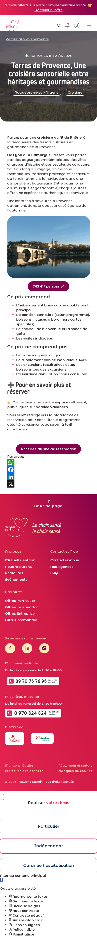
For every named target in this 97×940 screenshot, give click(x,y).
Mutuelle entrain (20, 560)
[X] (48, 484)
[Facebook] (48, 469)
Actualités (14, 573)
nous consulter (73, 374)
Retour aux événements (27, 39)
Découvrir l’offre (49, 10)
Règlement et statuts (75, 765)
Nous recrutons (18, 566)
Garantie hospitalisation (48, 865)
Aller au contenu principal (23, 875)
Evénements (16, 579)
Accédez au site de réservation (48, 449)
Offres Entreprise (20, 613)
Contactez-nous (64, 560)
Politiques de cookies (75, 771)
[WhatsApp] (48, 462)
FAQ (54, 573)
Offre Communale (21, 620)
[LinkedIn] (48, 476)
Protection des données (24, 771)
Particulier (48, 826)
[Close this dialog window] (2, 794)
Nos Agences (61, 566)
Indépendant (48, 845)
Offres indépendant (22, 607)
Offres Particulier (20, 600)
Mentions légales (19, 765)
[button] (1, 880)
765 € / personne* (48, 286)
